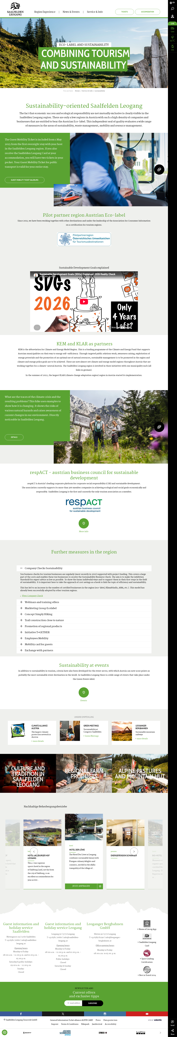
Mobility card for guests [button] (38, 645)
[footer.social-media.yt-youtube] (147, 1013)
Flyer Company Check (32, 596)
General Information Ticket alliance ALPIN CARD (71, 1020)
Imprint (54, 1024)
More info (83, 531)
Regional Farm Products (84, 773)
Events (83, 700)
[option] (84, 854)
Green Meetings (92, 736)
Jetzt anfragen (81, 886)
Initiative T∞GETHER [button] (37, 633)
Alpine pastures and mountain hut (140, 773)
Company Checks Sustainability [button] (43, 569)
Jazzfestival (97, 1024)
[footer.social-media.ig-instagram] (105, 1013)
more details (38, 741)
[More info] (84, 523)
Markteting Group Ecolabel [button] (41, 608)
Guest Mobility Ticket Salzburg (24, 180)
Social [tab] (172, 1025)
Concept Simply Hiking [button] (38, 615)
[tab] (172, 2)
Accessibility (110, 1024)
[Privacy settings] (4, 1032)
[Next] (134, 851)
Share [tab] (172, 1034)
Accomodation (147, 12)
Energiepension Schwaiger (124, 855)
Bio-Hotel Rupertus (162, 855)
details (14, 437)
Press (98, 1020)
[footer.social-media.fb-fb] (21, 1013)
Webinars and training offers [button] (42, 602)
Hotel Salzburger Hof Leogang (39, 857)
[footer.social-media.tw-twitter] (63, 1013)
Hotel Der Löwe (77, 849)
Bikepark (85, 1024)
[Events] (84, 692)
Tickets (124, 12)
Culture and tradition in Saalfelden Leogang (28, 776)
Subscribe (92, 1003)
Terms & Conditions (70, 1024)
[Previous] (34, 851)
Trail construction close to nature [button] (44, 621)
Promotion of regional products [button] (43, 627)
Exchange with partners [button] (39, 651)
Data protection (110, 1020)
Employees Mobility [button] (36, 639)
